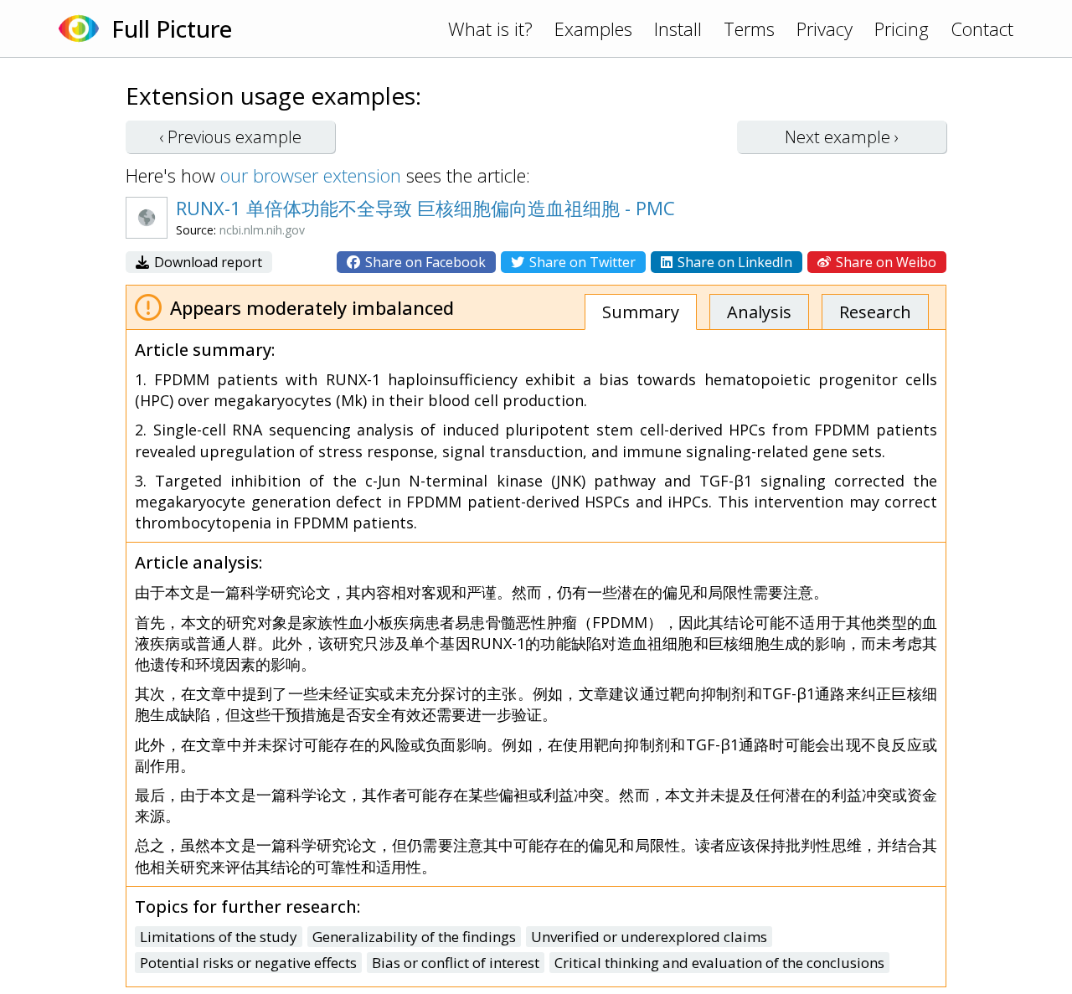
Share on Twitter (581, 262)
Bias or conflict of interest (455, 962)
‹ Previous (230, 137)
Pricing (901, 28)
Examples (593, 28)
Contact (982, 28)
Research (875, 312)
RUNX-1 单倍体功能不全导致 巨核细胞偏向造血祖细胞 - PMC (425, 207)
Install (678, 28)
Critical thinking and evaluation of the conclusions (719, 962)
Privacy (824, 28)
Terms (749, 28)
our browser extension (310, 175)
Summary (640, 312)
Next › (842, 137)
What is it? (490, 28)
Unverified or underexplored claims (649, 936)
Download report (206, 262)
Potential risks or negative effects (248, 962)
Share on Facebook (424, 262)
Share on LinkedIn (733, 262)
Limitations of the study (218, 936)
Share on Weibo (884, 262)
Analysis (759, 312)
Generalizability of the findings (414, 936)
